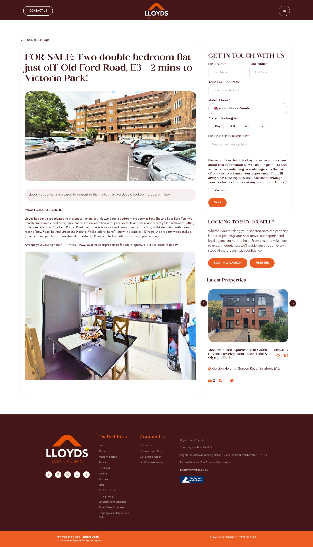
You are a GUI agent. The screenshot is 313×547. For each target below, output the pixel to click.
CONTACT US (38, 10)
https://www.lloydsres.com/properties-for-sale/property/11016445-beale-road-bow (123, 245)
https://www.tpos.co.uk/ (194, 470)
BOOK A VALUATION (228, 263)
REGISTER (262, 263)
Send (217, 202)
